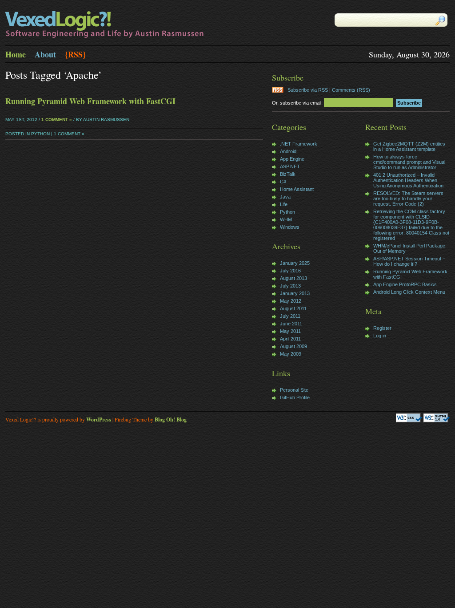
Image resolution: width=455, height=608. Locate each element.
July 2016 (290, 270)
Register (382, 328)
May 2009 (290, 354)
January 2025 (295, 263)
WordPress (98, 419)
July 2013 (290, 285)
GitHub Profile (295, 397)
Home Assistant (297, 189)
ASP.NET (290, 166)
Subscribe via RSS (307, 90)
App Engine (292, 159)
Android (288, 151)
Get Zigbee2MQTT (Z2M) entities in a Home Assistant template (409, 146)
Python (40, 133)
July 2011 (290, 316)
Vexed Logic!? (116, 25)
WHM (286, 219)
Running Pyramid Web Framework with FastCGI (90, 101)
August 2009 (293, 346)
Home (15, 54)
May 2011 (290, 331)
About (45, 54)
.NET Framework (298, 143)
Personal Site (294, 390)
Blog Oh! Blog (171, 419)
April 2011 (290, 338)
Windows (289, 227)
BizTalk (287, 174)
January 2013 (295, 293)
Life (283, 204)
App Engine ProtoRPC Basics (405, 284)
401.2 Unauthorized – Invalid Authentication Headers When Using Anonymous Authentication (408, 180)
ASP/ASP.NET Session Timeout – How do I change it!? (409, 261)
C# (283, 181)
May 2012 (290, 301)
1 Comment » (56, 119)
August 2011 (293, 308)
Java (285, 196)
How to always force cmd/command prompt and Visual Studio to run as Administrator (409, 162)
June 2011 (291, 323)
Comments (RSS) (351, 90)
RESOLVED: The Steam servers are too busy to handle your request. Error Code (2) (408, 199)
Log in (379, 335)
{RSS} (75, 54)
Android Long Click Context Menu (409, 292)
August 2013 (293, 278)
